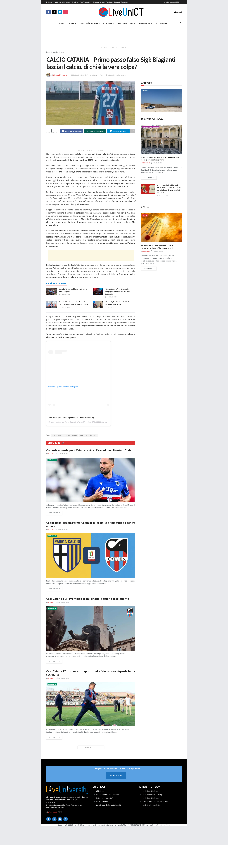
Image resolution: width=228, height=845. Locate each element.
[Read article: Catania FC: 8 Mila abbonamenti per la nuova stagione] (51, 291)
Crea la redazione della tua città (155, 801)
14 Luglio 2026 (111, 297)
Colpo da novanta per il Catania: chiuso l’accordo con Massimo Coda (88, 450)
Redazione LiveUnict (150, 791)
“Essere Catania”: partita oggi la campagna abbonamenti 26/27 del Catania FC (117, 291)
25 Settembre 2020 (77, 75)
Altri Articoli (90, 747)
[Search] (181, 23)
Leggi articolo (55, 513)
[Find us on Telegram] (60, 12)
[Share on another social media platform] (132, 131)
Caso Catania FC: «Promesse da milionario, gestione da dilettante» (88, 599)
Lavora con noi (102, 801)
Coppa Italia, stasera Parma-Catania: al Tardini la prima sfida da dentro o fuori (90, 524)
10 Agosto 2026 (63, 678)
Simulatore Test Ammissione (81, 2)
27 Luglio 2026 (163, 195)
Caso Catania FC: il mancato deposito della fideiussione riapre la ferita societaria (90, 673)
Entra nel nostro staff (104, 798)
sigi (81, 435)
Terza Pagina (144, 23)
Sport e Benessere (125, 23)
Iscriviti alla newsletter (151, 805)
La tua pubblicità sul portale (107, 794)
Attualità (107, 23)
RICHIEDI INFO (116, 775)
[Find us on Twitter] (54, 12)
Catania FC (95, 75)
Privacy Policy (164, 825)
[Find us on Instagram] (65, 12)
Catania (71, 23)
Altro (62, 52)
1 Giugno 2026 (111, 307)
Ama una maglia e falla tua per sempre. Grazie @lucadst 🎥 (71, 418)
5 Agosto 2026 (65, 294)
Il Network (49, 2)
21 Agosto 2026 (63, 454)
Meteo (145, 215)
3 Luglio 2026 (64, 307)
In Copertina (161, 23)
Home (61, 23)
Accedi (179, 12)
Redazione (51, 454)
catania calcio (57, 435)
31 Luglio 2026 (157, 163)
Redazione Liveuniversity (152, 794)
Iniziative (58, 2)
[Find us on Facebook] (48, 12)
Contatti (117, 2)
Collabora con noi (98, 2)
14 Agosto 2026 (63, 530)
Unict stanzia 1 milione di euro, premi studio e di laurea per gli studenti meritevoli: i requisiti (169, 189)
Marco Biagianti (70, 422)
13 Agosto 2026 (63, 602)
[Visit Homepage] (121, 12)
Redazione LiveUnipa (150, 798)
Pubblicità (109, 2)
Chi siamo (100, 791)
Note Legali (52, 812)
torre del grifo (91, 435)
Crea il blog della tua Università (108, 805)
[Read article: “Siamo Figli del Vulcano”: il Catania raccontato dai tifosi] (98, 304)
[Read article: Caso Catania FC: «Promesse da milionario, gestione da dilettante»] (90, 628)
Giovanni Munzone (60, 75)
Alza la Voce (66, 2)
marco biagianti (71, 435)
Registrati (124, 2)
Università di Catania (89, 23)
